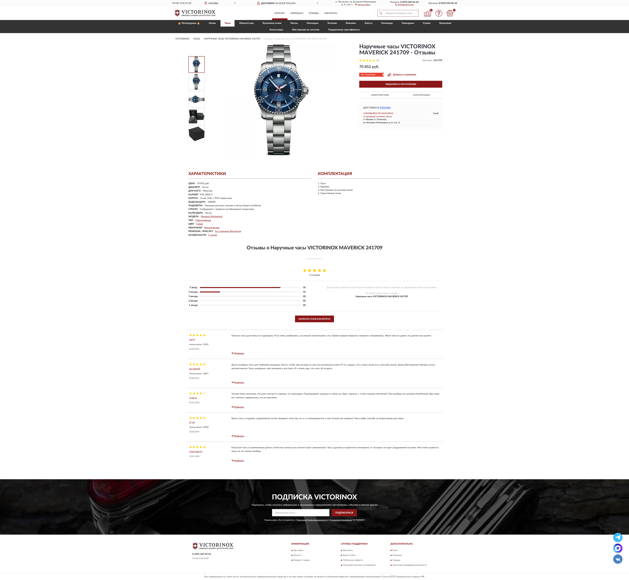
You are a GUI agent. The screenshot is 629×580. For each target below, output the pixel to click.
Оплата (297, 555)
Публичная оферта (353, 560)
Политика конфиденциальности (409, 565)
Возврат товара (301, 560)
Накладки (312, 23)
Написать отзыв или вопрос (314, 319)
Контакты (330, 13)
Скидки (396, 560)
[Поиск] (381, 13)
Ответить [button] (239, 353)
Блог (395, 550)
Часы (227, 23)
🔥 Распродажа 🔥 (189, 23)
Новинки (397, 555)
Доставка (298, 550)
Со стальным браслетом (228, 231)
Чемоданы (408, 23)
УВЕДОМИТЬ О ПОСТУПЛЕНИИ (400, 84)
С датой (212, 235)
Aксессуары (276, 30)
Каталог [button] (280, 13)
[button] (404, 4)
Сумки (426, 23)
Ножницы (387, 23)
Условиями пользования (341, 520)
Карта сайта (349, 555)
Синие (199, 224)
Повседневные (203, 220)
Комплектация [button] (421, 95)
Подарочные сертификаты (344, 30)
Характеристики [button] (380, 95)
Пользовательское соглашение (359, 565)
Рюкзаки (351, 23)
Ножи (212, 23)
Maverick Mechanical (211, 216)
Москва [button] (385, 107)
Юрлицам (297, 13)
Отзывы (314, 13)
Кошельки (445, 23)
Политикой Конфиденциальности (312, 520)
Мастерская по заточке (305, 30)
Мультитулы (246, 23)
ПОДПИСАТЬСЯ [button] (344, 513)
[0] (450, 13)
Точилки (332, 23)
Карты (368, 23)
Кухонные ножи (272, 23)
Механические (211, 228)
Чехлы (294, 23)
